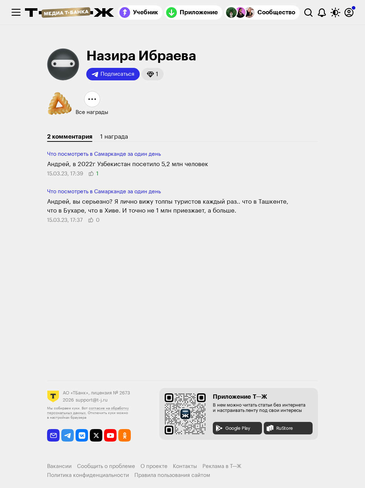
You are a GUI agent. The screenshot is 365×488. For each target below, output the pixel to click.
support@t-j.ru (92, 400)
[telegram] (67, 435)
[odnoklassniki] (124, 435)
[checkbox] (16, 12)
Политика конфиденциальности (88, 475)
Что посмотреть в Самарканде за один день (104, 154)
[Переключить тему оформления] (335, 12)
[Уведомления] (322, 12)
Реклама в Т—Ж (221, 466)
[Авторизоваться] (349, 12)
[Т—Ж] (69, 13)
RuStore (284, 428)
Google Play (237, 428)
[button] (153, 74)
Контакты (185, 466)
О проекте (154, 466)
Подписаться (117, 74)
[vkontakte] (82, 435)
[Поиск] (308, 12)
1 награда (114, 137)
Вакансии (59, 466)
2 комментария (69, 137)
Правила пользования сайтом (172, 475)
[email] (53, 435)
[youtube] (110, 435)
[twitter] (96, 435)
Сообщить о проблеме (106, 466)
